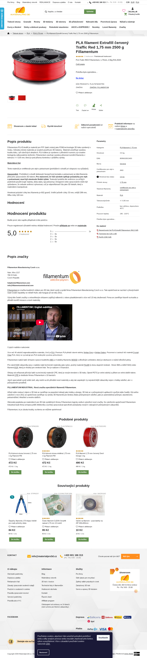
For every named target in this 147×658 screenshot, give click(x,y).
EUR (133, 2)
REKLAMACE (45, 2)
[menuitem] (14, 21)
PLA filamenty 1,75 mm (128, 147)
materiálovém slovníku (125, 129)
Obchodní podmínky (15, 574)
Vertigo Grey (88, 352)
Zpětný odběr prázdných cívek (87, 582)
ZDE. (48, 644)
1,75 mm (123, 182)
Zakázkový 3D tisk (83, 585)
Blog (18, 2)
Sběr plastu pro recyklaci (85, 578)
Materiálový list (14, 163)
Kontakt (78, 2)
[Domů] (9, 33)
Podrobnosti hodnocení (102, 56)
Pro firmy (10, 2)
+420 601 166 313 (73, 555)
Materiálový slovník (29, 2)
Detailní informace (108, 64)
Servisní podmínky (14, 597)
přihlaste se (65, 226)
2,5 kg (122, 177)
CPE (16, 375)
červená (123, 164)
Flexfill (86, 365)
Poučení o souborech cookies (18, 589)
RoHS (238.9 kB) (105, 237)
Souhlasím (103, 638)
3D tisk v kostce (48, 582)
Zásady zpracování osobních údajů (20, 585)
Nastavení (43, 652)
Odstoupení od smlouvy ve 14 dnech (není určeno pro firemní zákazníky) (55, 605)
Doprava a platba (59, 2)
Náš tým (126, 556)
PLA (121, 195)
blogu (123, 126)
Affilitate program (48, 601)
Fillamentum (12, 290)
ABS (52, 360)
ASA (16, 368)
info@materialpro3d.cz (44, 556)
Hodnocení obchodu (49, 589)
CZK (128, 2)
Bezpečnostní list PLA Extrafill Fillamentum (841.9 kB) (118, 230)
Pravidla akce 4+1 (14, 601)
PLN (137, 2)
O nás (70, 2)
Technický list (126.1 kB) (108, 234)
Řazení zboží (47, 597)
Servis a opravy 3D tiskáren (86, 589)
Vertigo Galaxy (100, 352)
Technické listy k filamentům (52, 585)
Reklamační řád (13, 582)
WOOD (74, 360)
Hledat (90, 11)
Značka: (99, 87)
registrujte (82, 226)
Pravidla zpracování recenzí (18, 593)
